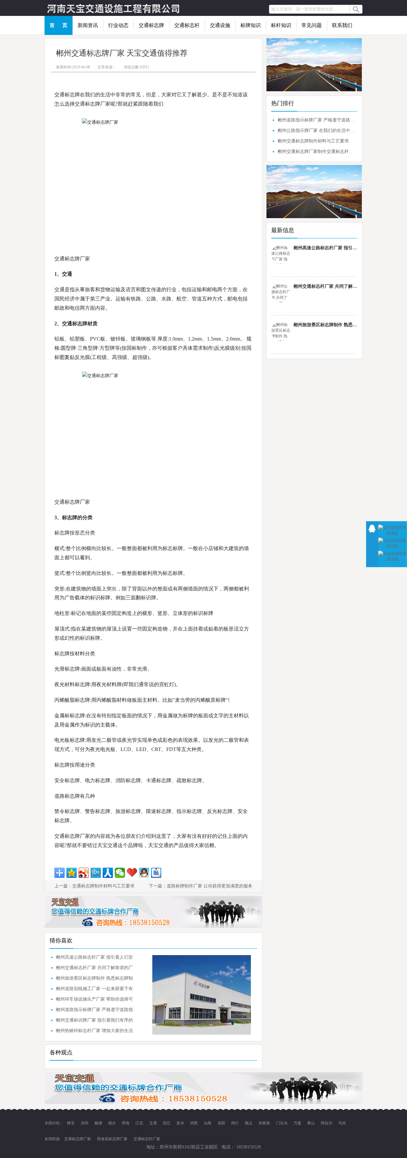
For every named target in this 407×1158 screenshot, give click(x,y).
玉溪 (153, 1123)
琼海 (126, 1123)
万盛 (297, 1123)
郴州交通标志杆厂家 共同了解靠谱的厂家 (94, 969)
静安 (71, 1123)
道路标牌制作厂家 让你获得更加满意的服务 (209, 886)
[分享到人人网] (108, 873)
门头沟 (282, 1123)
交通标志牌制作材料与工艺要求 (103, 886)
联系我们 (342, 25)
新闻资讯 (88, 25)
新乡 (180, 1123)
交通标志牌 (151, 25)
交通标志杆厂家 (147, 1139)
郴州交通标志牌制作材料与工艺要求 (313, 141)
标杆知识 (281, 25)
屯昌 (342, 1123)
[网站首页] (137, 8)
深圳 (85, 1123)
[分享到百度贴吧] (156, 873)
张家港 (265, 1123)
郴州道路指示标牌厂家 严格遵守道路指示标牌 (94, 1011)
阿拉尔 (327, 1123)
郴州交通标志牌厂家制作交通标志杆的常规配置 (317, 151)
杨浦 (98, 1123)
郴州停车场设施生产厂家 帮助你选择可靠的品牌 (94, 1000)
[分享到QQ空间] (71, 873)
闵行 (235, 1123)
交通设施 (220, 25)
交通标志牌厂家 (77, 1139)
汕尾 (208, 1123)
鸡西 (194, 1123)
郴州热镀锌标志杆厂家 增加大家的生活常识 (94, 1032)
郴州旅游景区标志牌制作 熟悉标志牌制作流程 (94, 979)
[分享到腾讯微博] (96, 873)
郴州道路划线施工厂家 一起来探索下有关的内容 (94, 990)
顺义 (249, 1123)
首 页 (58, 25)
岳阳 (221, 1123)
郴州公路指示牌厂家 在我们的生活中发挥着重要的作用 (317, 130)
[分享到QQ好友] (144, 873)
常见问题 (311, 25)
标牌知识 (250, 25)
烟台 (112, 1123)
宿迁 (167, 1123)
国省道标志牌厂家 (112, 1139)
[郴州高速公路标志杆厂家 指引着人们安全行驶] (280, 254)
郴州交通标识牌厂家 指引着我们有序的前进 (94, 1021)
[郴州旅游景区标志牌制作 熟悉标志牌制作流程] (280, 331)
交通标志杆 (187, 25)
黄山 (311, 1123)
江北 (139, 1123)
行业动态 (118, 25)
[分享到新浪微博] (84, 873)
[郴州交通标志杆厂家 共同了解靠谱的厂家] (280, 292)
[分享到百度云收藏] (132, 873)
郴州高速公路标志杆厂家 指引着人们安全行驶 (94, 958)
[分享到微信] (120, 873)
